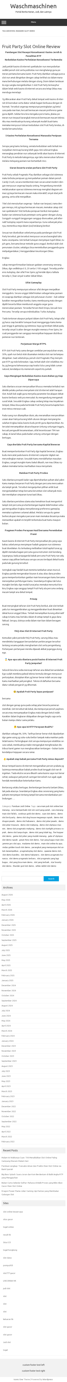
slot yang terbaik (41, 862)
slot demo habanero (30, 855)
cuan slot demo (49, 814)
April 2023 (6, 1086)
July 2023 (6, 1071)
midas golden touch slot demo (16, 847)
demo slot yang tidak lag (40, 832)
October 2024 (8, 995)
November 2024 (9, 990)
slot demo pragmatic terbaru (22, 858)
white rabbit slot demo (46, 866)
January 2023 (7, 1101)
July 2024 (6, 1010)
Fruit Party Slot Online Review (31, 46)
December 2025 (9, 925)
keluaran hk (8, 1319)
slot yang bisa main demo (20, 862)
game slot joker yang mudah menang (29, 836)
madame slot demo (31, 843)
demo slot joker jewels (46, 821)
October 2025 (8, 935)
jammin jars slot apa (11, 843)
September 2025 (9, 940)
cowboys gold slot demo (29, 814)
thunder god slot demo (23, 866)
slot (5, 1296)
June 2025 (6, 955)
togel (5, 1350)
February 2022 (8, 1141)
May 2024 (6, 1021)
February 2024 (8, 1036)
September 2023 (9, 1061)
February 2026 (8, 915)
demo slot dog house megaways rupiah (34, 817)
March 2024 (7, 1031)
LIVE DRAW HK (9, 1281)
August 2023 (7, 1066)
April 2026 (6, 905)
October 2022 (8, 1116)
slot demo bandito (10, 855)
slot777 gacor (9, 1273)
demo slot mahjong (29, 825)
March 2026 (7, 910)
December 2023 (9, 1046)
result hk (7, 1235)
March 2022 (7, 1136)
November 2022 (9, 1111)
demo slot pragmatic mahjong (20, 828)
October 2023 (8, 1056)
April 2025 (6, 965)
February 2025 (8, 975)
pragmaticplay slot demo (31, 851)
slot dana (7, 1258)
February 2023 (8, 1096)
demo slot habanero (26, 821)
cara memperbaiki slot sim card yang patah (30, 810)
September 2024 (9, 1001)
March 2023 (7, 1091)
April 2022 (6, 1131)
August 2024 (7, 1005)
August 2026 (7, 895)
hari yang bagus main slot (52, 840)
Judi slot (7, 1342)
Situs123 (7, 1242)
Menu (33, 22)
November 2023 (9, 1051)
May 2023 (6, 1081)
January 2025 (7, 980)
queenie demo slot (52, 851)
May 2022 (6, 1126)
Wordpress (48, 1379)
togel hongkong (10, 1250)
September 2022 (9, 1121)
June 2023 (6, 1076)
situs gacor (8, 1219)
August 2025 (7, 945)
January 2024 (7, 1041)
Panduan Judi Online (21, 806)
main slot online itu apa (51, 843)
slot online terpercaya (13, 1212)
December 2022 (9, 1106)
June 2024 (6, 1016)
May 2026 (6, 900)
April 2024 (6, 1026)
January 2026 (7, 920)
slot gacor (7, 1327)
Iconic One (18, 1379)
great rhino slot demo (29, 840)
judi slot (6, 1288)
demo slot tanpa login (18, 832)
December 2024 (9, 985)
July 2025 (6, 950)
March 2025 (7, 970)
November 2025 (9, 930)
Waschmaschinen (33, 6)
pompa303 (8, 1265)
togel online (8, 1227)
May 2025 (6, 960)
